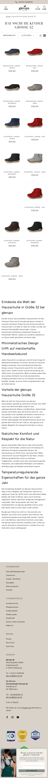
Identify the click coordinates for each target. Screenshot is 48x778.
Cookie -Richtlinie (13, 579)
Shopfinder (10, 618)
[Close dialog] (46, 749)
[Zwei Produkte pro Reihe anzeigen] (44, 35)
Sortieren (26, 35)
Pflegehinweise (12, 607)
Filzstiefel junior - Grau (35, 172)
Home (8, 16)
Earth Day (10, 646)
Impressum (10, 575)
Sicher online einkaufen (15, 622)
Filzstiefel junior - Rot (35, 136)
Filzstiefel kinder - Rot (35, 207)
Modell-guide (11, 615)
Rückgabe (10, 583)
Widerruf (9, 625)
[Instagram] (12, 717)
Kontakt (9, 590)
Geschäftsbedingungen (15, 572)
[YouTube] (18, 717)
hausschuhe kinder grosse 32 (24, 16)
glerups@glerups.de (14, 676)
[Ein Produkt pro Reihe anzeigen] (40, 35)
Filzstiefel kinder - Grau (12, 276)
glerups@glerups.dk (14, 697)
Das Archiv (10, 643)
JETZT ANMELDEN (31, 771)
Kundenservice (12, 603)
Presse (9, 639)
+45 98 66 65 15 (16, 695)
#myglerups (26, 708)
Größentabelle (12, 611)
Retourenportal (12, 586)
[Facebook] (7, 717)
